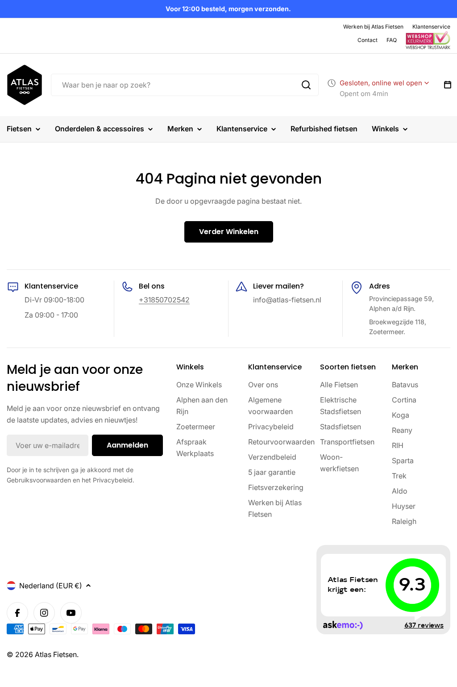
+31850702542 (164, 299)
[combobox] (185, 85)
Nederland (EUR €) (50, 585)
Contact (367, 40)
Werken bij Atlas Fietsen (373, 26)
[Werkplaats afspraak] (447, 84)
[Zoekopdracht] (306, 85)
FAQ (391, 40)
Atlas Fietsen (56, 654)
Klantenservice (431, 26)
